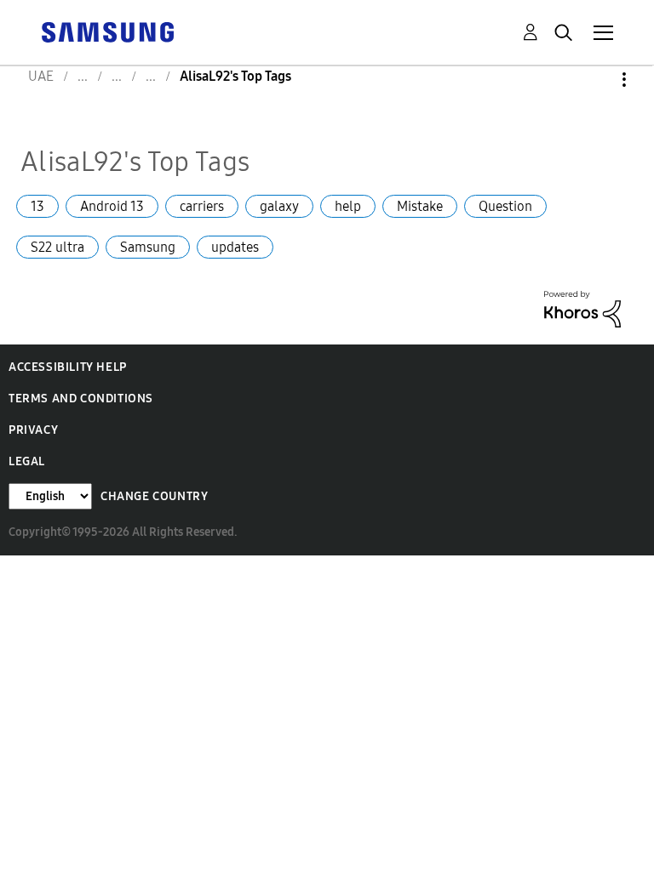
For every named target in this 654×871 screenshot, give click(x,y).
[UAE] (107, 31)
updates (235, 247)
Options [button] (595, 79)
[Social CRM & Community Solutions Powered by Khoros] (582, 307)
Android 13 (112, 206)
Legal (27, 461)
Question (505, 206)
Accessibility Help (68, 367)
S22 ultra (57, 247)
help (348, 206)
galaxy (279, 206)
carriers (202, 206)
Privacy (33, 430)
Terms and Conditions (81, 398)
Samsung (147, 247)
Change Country (154, 496)
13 (37, 206)
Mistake (420, 206)
